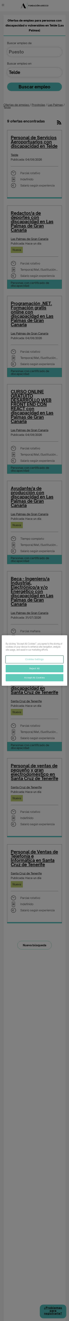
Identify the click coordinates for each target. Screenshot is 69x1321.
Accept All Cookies (34, 677)
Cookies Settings (34, 659)
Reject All (34, 668)
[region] (34, 660)
